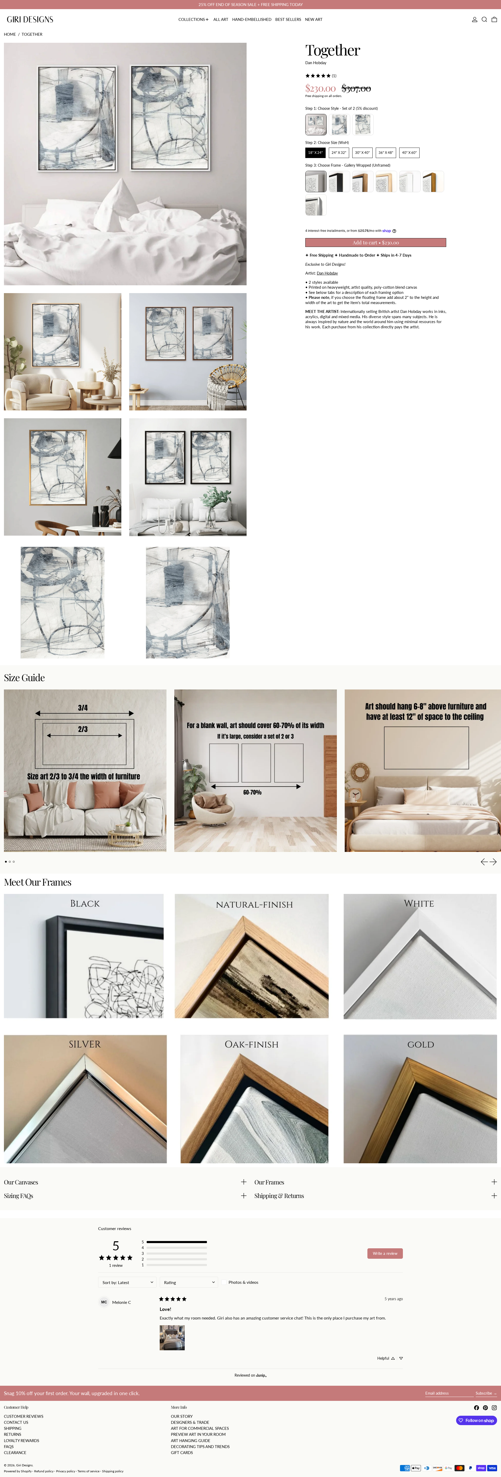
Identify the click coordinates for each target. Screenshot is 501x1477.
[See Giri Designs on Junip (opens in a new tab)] (261, 1375)
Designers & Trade (190, 1422)
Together (32, 34)
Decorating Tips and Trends (200, 1446)
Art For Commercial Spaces (200, 1428)
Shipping (12, 1428)
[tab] (6, 862)
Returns (12, 1434)
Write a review (385, 1253)
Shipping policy (112, 1471)
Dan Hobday (315, 62)
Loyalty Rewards (21, 1440)
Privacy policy (65, 1471)
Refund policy (43, 1471)
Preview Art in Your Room (198, 1434)
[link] (320, 75)
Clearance (15, 1452)
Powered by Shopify (18, 1471)
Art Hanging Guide (190, 1440)
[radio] (316, 124)
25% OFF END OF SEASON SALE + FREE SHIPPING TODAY (251, 4)
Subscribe (484, 1393)
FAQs (9, 1446)
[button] (484, 19)
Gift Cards (182, 1452)
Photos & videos (243, 1282)
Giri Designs (24, 1465)
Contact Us (16, 1422)
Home (10, 34)
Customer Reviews (23, 1416)
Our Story (182, 1416)
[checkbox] (250, 1282)
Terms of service (88, 1471)
